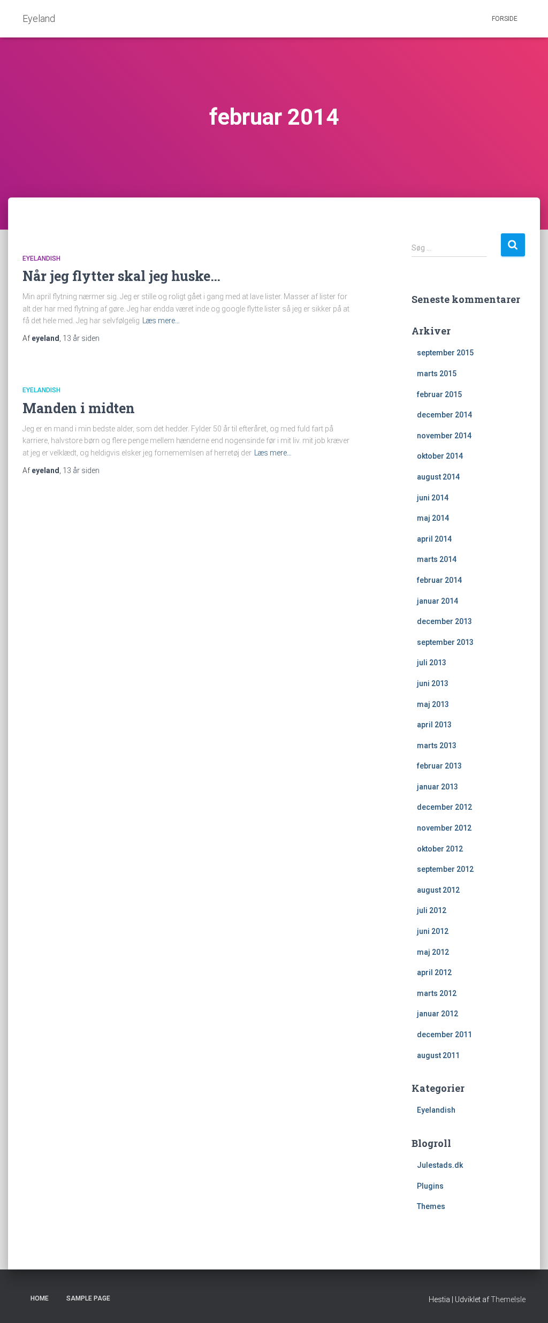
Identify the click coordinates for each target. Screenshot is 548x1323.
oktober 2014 (440, 456)
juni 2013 (432, 683)
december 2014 (444, 414)
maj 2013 (433, 704)
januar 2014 (437, 601)
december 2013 (444, 621)
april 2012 (434, 972)
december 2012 (444, 807)
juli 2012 (431, 910)
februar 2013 (439, 766)
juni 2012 (432, 931)
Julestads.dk (440, 1165)
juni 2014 (432, 497)
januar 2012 (437, 1013)
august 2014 (438, 477)
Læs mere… (161, 320)
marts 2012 (436, 993)
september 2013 (445, 642)
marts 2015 (436, 373)
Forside (504, 18)
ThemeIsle (508, 1299)
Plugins (430, 1186)
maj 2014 (433, 518)
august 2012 (438, 890)
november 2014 (444, 435)
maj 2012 (433, 952)
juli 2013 (431, 662)
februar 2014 (439, 580)
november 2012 (444, 828)
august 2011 (438, 1055)
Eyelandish (41, 258)
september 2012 (445, 869)
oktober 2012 (440, 849)
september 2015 (445, 352)
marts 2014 (436, 559)
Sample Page (88, 1298)
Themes (431, 1206)
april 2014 (434, 539)
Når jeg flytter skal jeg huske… (121, 276)
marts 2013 (436, 745)
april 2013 (434, 724)
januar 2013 (437, 786)
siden (81, 338)
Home (40, 1298)
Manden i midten (78, 408)
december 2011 (444, 1034)
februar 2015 (439, 394)
